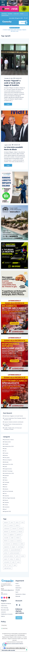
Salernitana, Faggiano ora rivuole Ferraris (13, 414)
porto (17, 554)
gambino (19, 533)
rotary (11, 557)
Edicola (19, 616)
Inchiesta (6, 487)
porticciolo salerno (8, 554)
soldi (13, 560)
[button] (26, 22)
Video (5, 447)
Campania (6, 501)
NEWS (5, 539)
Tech (5, 449)
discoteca (13, 530)
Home (17, 582)
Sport (5, 507)
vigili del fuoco (7, 566)
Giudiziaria (6, 474)
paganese (6, 545)
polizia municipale (14, 551)
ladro (12, 536)
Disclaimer (10, 13)
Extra (5, 492)
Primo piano (7, 456)
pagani (13, 545)
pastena (6, 548)
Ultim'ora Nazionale (8, 490)
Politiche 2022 (7, 440)
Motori (5, 485)
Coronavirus (6, 505)
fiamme (20, 530)
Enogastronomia (8, 467)
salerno (17, 557)
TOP (5, 563)
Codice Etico (4, 604)
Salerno (5, 483)
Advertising (4, 13)
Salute (5, 476)
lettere (18, 536)
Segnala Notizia (5, 15)
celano (17, 524)
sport (18, 560)
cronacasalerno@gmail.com (7, 588)
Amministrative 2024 (9, 472)
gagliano (12, 533)
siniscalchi (6, 560)
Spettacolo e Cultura (9, 438)
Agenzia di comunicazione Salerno (14, 642)
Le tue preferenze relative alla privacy (15, 646)
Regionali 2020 (7, 510)
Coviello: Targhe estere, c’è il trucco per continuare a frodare (13, 427)
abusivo (6, 521)
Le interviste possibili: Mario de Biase (13, 147)
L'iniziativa (6, 494)
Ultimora (6, 498)
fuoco (5, 533)
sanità (5, 465)
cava (5, 524)
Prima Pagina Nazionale (9, 496)
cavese (11, 524)
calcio (17, 521)
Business (6, 454)
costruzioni (6, 527)
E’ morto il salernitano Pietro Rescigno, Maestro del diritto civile (15, 417)
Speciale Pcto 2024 (8, 463)
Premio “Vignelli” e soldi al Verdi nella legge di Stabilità (12, 81)
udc (10, 563)
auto (12, 521)
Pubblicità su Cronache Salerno (6, 614)
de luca (21, 527)
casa (22, 521)
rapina (5, 557)
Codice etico (16, 13)
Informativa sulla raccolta (8, 649)
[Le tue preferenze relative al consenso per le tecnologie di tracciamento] (26, 649)
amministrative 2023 (9, 445)
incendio (6, 536)
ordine (21, 542)
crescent (14, 527)
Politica (5, 478)
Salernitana (18, 586)
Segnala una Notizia (6, 602)
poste (22, 554)
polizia (5, 551)
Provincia (6, 451)
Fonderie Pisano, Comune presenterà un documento (13, 423)
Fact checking (4, 606)
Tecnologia (6, 481)
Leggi (8, 102)
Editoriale (6, 460)
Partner (21, 13)
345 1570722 (4, 592)
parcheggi (20, 545)
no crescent (7, 542)
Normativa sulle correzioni (5, 609)
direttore (6, 530)
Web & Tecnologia (8, 469)
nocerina (18, 539)
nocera (12, 539)
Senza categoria (8, 458)
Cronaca (6, 503)
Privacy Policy (4, 623)
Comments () (18, 76)
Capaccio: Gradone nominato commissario (14, 29)
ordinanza (15, 542)
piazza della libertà (15, 548)
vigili (15, 563)
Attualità (6, 442)
